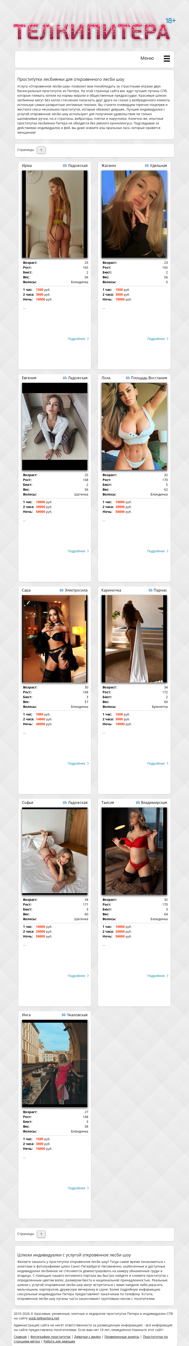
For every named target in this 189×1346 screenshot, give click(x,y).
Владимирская (154, 802)
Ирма (27, 165)
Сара (26, 590)
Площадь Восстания (149, 377)
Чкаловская (77, 1014)
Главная (20, 1336)
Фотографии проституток (50, 1336)
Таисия (107, 802)
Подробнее (76, 338)
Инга (26, 1014)
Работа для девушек (59, 1341)
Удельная (158, 165)
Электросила (76, 590)
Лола (105, 377)
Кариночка (111, 590)
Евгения (29, 377)
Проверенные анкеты (121, 1336)
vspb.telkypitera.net (44, 1318)
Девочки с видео (87, 1336)
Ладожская (78, 165)
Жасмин (108, 165)
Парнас (160, 590)
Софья (27, 802)
